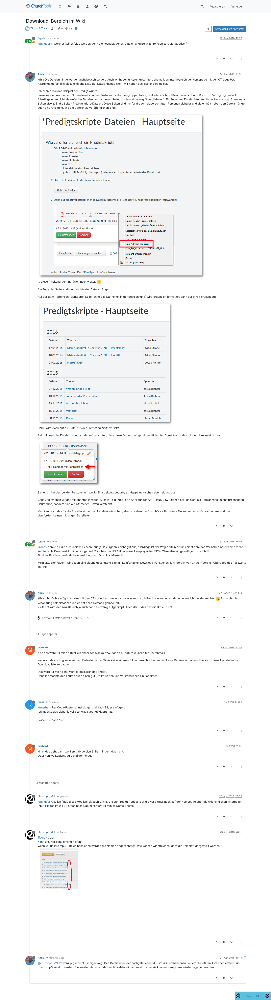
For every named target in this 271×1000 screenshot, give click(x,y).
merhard (43, 647)
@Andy (53, 541)
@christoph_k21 (56, 958)
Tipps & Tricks (39, 28)
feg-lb (41, 38)
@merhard (53, 702)
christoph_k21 (46, 796)
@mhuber (54, 38)
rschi (41, 702)
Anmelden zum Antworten (229, 28)
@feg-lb (52, 74)
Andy (41, 74)
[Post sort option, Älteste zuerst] (208, 29)
